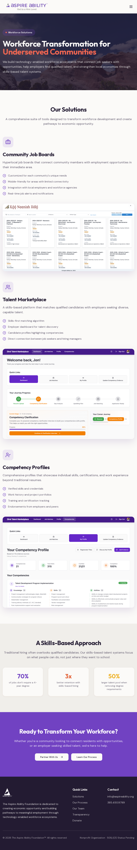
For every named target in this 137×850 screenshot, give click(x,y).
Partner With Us (49, 757)
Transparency (81, 814)
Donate (77, 820)
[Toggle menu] (131, 6)
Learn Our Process (87, 757)
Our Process (80, 802)
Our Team (78, 808)
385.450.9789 (116, 802)
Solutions (78, 796)
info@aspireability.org (120, 796)
